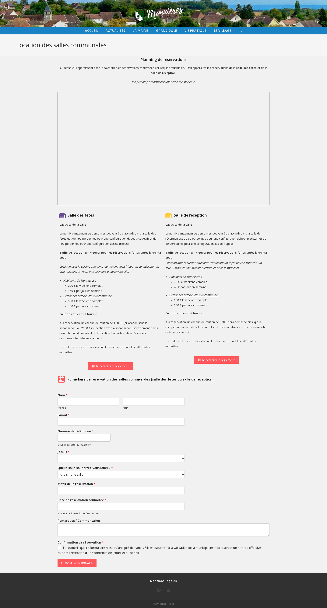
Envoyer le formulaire (77, 563)
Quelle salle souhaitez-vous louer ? (85, 468)
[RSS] (168, 590)
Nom (62, 395)
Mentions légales (163, 581)
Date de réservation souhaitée (82, 500)
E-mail (63, 415)
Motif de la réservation (76, 484)
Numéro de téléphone (75, 431)
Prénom (62, 407)
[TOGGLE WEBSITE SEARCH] (240, 30)
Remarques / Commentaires (79, 521)
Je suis (63, 452)
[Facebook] (159, 590)
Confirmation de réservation (81, 542)
